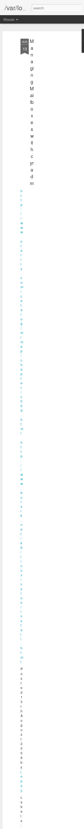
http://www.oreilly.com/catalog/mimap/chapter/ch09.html (22, 312)
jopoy (21, 781)
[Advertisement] (46, 110)
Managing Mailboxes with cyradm (32, 112)
